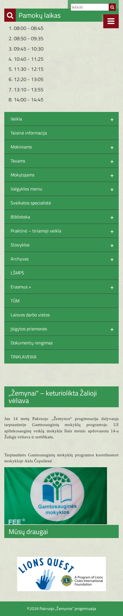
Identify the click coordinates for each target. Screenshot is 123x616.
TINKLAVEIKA (24, 357)
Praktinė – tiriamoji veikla (62, 231)
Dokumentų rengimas (32, 343)
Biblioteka (62, 217)
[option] (61, 574)
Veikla (62, 119)
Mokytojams (62, 175)
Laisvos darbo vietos (30, 315)
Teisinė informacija (29, 133)
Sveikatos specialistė (31, 203)
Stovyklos (62, 245)
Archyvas (62, 259)
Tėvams (62, 161)
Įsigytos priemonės (62, 329)
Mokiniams (62, 147)
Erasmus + (62, 287)
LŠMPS (17, 273)
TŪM (15, 301)
